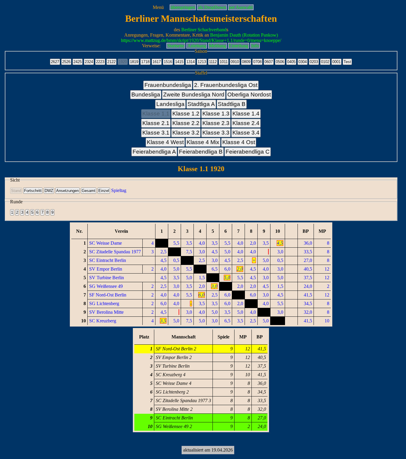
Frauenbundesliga (167, 85)
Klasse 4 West (165, 142)
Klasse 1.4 (245, 113)
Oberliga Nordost (249, 94)
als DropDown (212, 7)
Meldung (217, 45)
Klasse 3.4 (245, 132)
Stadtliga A (201, 104)
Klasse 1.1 (155, 113)
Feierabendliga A (154, 152)
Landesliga (170, 104)
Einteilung (238, 45)
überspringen (183, 7)
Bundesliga (145, 94)
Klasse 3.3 (215, 132)
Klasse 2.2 (185, 123)
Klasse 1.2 (185, 113)
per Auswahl (241, 7)
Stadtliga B (232, 104)
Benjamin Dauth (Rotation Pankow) (244, 35)
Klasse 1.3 (215, 113)
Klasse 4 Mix (203, 142)
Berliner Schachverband (203, 29)
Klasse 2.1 (155, 123)
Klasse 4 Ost (238, 142)
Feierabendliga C (248, 152)
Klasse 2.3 (215, 123)
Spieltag (118, 190)
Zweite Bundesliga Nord (193, 94)
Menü (158, 7)
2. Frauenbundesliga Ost (225, 85)
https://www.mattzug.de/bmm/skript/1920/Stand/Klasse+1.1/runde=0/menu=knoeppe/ (201, 40)
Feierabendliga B (201, 152)
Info (255, 45)
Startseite (175, 45)
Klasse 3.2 (185, 132)
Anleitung (196, 45)
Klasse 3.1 (155, 132)
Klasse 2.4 (245, 123)
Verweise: (151, 45)
